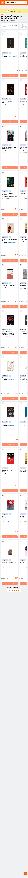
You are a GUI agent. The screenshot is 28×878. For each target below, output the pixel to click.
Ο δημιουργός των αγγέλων (7, 471)
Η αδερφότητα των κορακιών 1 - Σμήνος (8, 332)
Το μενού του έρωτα (8, 424)
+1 (9, 52)
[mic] (25, 2)
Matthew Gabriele (12, 150)
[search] (7, 2)
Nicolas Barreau (11, 425)
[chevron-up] (25, 873)
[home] (2, 14)
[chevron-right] (17, 366)
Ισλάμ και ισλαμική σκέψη (9, 562)
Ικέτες (4, 516)
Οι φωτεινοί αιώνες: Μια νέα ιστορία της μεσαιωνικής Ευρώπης (9, 148)
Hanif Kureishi (11, 379)
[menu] (2, 2)
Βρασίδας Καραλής (12, 242)
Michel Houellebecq (12, 287)
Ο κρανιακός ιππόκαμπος (9, 55)
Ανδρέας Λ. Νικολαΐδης (13, 56)
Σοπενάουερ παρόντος (8, 285)
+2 (9, 98)
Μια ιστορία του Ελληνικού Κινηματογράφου (9, 240)
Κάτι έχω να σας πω (7, 378)
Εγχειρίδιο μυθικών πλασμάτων (7, 194)
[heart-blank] (3, 34)
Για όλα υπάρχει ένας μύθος (8, 102)
